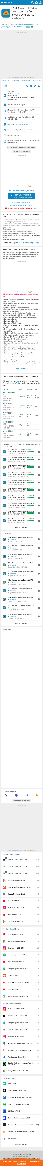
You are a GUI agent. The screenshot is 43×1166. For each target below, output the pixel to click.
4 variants (13, 599)
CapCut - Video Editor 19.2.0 (17, 1016)
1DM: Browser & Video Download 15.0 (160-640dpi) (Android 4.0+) (20, 474)
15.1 (35, 25)
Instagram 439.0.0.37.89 (16, 908)
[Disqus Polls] (21, 657)
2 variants (13, 539)
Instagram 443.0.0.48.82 (16, 1009)
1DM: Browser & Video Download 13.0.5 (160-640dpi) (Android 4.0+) (21, 497)
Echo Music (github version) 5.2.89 (19, 887)
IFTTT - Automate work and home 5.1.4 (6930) (23, 1125)
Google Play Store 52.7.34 (16, 880)
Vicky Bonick (19, 18)
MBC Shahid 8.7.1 (14, 1083)
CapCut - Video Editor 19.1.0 (17, 866)
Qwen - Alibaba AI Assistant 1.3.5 (19, 1118)
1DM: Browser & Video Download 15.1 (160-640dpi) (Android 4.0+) (20, 458)
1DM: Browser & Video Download (21, 25)
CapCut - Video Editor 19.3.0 (17, 1029)
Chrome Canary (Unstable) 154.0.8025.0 (21, 1132)
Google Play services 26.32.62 (18, 1023)
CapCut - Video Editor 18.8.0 (17, 860)
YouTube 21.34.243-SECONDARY (19, 982)
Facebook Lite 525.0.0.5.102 (17, 1057)
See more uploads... (21, 527)
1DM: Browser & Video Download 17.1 (20, 580)
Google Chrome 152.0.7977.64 (18, 1071)
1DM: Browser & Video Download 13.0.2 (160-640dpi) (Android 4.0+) (21, 512)
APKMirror (8, 2)
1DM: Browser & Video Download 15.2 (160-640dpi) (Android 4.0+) (20, 451)
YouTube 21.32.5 (13, 901)
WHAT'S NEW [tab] (15, 81)
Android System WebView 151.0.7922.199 (21, 1043)
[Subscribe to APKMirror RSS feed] (37, 796)
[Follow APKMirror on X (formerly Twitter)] (6, 796)
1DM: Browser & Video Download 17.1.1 (21, 571)
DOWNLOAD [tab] (5, 81)
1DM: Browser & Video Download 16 (20, 614)
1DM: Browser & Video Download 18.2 (20, 537)
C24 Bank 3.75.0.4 (14, 1111)
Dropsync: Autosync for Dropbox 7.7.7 (20, 1097)
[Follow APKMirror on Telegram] (26, 796)
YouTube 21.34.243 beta (16, 962)
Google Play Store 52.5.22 (16, 921)
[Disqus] (21, 709)
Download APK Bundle (23, 196)
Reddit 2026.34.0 (13, 975)
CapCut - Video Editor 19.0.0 (17, 873)
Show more (20, 369)
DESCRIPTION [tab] (26, 81)
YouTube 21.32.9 (13, 989)
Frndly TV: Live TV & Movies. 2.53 (19, 1104)
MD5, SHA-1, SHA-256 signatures (18, 124)
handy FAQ (15, 383)
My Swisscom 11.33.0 (15, 1138)
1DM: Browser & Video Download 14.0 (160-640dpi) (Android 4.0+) (20, 489)
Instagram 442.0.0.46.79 (16, 948)
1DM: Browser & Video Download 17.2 (20, 563)
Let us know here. (25, 1154)
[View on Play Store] (31, 86)
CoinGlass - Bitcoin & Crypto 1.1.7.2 (20, 1090)
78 (16, 95)
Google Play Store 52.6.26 (16, 894)
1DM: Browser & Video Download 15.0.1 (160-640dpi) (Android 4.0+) (21, 466)
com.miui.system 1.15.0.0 (16, 955)
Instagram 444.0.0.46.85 (16, 1036)
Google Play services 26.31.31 (18, 969)
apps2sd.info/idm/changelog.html (28, 243)
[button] (26, 86)
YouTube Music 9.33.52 (15, 915)
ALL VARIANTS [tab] (37, 81)
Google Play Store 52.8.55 (16, 941)
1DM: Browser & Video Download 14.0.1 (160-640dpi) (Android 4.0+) (21, 481)
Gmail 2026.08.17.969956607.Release (20, 1050)
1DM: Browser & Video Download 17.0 (20, 589)
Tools (5, 86)
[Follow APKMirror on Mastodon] (16, 796)
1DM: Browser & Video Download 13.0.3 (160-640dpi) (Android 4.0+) (21, 504)
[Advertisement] (21, 54)
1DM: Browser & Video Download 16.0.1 (21, 606)
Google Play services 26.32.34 (18, 996)
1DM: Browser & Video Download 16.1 (20, 597)
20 (17, 130)
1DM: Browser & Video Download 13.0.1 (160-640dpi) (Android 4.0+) (21, 520)
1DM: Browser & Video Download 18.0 (20, 554)
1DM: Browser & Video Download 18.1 (20, 546)
